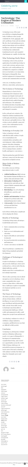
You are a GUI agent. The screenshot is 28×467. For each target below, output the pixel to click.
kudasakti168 (4, 394)
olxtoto (3, 393)
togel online (4, 396)
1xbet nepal (4, 391)
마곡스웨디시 (4, 441)
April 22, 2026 (5, 25)
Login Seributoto (5, 408)
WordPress (10, 463)
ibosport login (5, 432)
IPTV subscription (6, 434)
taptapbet (3, 389)
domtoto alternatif (6, 405)
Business (12, 25)
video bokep (4, 403)
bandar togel (4, 398)
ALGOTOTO (4, 444)
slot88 (2, 422)
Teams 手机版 (4, 415)
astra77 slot (4, 443)
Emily (13, 368)
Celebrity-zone (9, 5)
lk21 (2, 388)
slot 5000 (3, 384)
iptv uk (3, 429)
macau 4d (3, 400)
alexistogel (4, 386)
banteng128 (4, 436)
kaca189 (3, 439)
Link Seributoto (5, 412)
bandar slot (4, 427)
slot (2, 431)
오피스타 (17, 25)
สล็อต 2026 (4, 420)
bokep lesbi (4, 418)
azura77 (3, 406)
